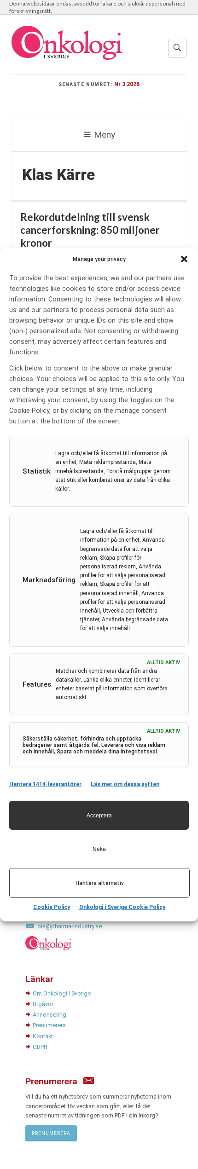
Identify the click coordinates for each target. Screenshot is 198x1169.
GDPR (40, 1046)
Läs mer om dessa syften (125, 784)
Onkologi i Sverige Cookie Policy (122, 907)
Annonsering (49, 1014)
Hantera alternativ (100, 883)
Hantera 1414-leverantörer (45, 784)
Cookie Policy (51, 907)
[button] (184, 259)
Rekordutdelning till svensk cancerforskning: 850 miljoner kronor (90, 230)
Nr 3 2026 (127, 84)
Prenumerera (49, 1025)
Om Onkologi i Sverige (62, 993)
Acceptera (99, 815)
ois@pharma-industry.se (69, 926)
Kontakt (43, 1036)
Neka (99, 849)
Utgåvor (43, 1004)
